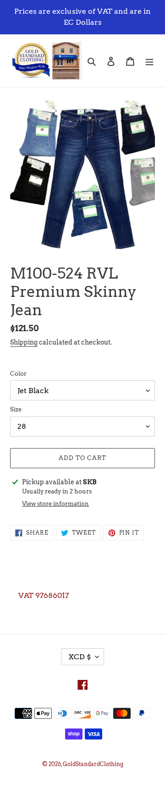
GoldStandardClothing (93, 764)
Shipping (24, 342)
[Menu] (149, 61)
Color (18, 373)
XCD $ (79, 656)
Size (16, 409)
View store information (55, 503)
